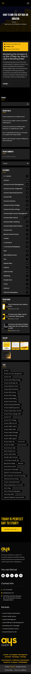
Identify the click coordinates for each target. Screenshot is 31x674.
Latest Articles (15, 49)
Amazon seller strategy (10, 435)
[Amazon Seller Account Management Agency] (3, 3)
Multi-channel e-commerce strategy (15, 476)
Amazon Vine (15, 230)
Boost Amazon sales (9, 448)
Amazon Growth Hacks (10, 401)
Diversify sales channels (11, 457)
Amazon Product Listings (16, 209)
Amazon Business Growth (11, 386)
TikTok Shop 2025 (9, 494)
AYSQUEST (12, 667)
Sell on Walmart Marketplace (12, 491)
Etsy (15, 259)
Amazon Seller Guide (10, 429)
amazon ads (7, 377)
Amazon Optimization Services (12, 411)
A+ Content (15, 176)
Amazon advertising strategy (12, 380)
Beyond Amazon (22, 445)
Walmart (16, 288)
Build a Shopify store (10, 451)
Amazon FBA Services (10, 392)
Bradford (7, 662)
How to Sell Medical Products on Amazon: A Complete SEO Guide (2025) (15, 133)
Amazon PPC (7, 417)
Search (3, 98)
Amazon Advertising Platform (16, 193)
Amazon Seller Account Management (16, 214)
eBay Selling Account (15, 255)
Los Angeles (13, 655)
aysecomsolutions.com (14, 44)
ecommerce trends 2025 (11, 469)
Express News (16, 263)
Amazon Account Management (16, 184)
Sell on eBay (7, 488)
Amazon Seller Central (14, 218)
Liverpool (14, 662)
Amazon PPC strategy (10, 420)
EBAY (16, 251)
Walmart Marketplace (15, 292)
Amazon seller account (10, 423)
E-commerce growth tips (11, 460)
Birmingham (22, 655)
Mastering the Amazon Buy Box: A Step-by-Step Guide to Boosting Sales (15, 56)
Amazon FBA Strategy (10, 395)
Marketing (15, 276)
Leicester (8, 657)
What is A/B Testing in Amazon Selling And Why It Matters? (15, 139)
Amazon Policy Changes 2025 (12, 414)
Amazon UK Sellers (9, 445)
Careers (16, 238)
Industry (15, 267)
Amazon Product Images (16, 205)
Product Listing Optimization (12, 482)
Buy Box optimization (10, 454)
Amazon (8, 49)
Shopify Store (15, 280)
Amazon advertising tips (11, 383)
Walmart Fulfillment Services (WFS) (14, 497)
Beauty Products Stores (15, 234)
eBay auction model (9, 463)
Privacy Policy (9, 670)
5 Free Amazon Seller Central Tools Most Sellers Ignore (15, 121)
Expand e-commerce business (12, 472)
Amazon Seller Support (10, 438)
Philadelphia (22, 662)
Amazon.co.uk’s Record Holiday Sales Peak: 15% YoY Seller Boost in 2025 (14, 127)
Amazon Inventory (15, 201)
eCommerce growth (10, 466)
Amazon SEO (21, 442)
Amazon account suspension (16, 188)
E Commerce (16, 242)
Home (14, 22)
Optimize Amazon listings (11, 479)
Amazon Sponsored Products (16, 226)
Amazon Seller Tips (9, 442)
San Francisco (6, 660)
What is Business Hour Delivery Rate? (14, 116)
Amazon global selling (10, 398)
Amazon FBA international (11, 389)
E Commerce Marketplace (16, 247)
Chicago (23, 657)
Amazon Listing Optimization (12, 404)
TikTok (15, 284)
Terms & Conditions (20, 670)
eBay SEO (20, 463)
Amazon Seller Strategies (11, 432)
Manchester (24, 660)
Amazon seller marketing (16, 222)
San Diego (15, 657)
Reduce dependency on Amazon (13, 485)
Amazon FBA (16, 197)
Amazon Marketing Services (12, 408)
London (5, 655)
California (15, 660)
